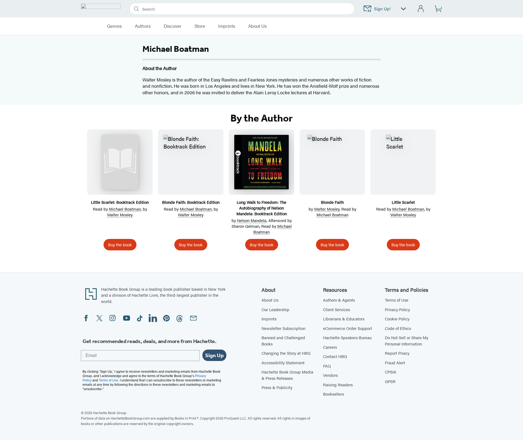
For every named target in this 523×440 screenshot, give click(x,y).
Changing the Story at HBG (286, 353)
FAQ (327, 366)
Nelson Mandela (251, 220)
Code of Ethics (398, 328)
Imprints (226, 26)
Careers (330, 347)
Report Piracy (397, 353)
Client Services (336, 309)
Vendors (330, 375)
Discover (172, 26)
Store (199, 26)
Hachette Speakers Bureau (347, 337)
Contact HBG (335, 356)
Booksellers (333, 394)
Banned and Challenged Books (283, 341)
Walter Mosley (120, 214)
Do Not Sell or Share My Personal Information (406, 341)
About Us (270, 300)
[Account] (421, 9)
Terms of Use (396, 300)
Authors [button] (143, 26)
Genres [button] (114, 26)
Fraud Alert (395, 362)
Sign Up (214, 355)
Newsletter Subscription (283, 328)
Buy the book (120, 244)
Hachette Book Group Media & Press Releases (287, 375)
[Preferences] (403, 8)
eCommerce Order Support (347, 328)
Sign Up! (382, 8)
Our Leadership (275, 309)
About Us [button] (257, 26)
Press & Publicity (277, 387)
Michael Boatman (125, 209)
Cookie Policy (397, 318)
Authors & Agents (339, 300)
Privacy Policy (397, 309)
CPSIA (390, 372)
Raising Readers (338, 384)
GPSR (390, 381)
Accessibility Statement (283, 362)
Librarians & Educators (343, 318)
